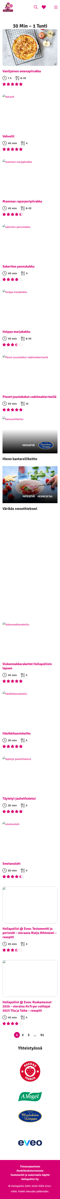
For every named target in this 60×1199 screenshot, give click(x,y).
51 (42, 1035)
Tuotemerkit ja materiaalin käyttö (30, 1175)
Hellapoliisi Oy (30, 1179)
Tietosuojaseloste (30, 1166)
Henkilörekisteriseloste (30, 1170)
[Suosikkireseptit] (44, 7)
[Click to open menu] (56, 7)
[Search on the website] (36, 7)
